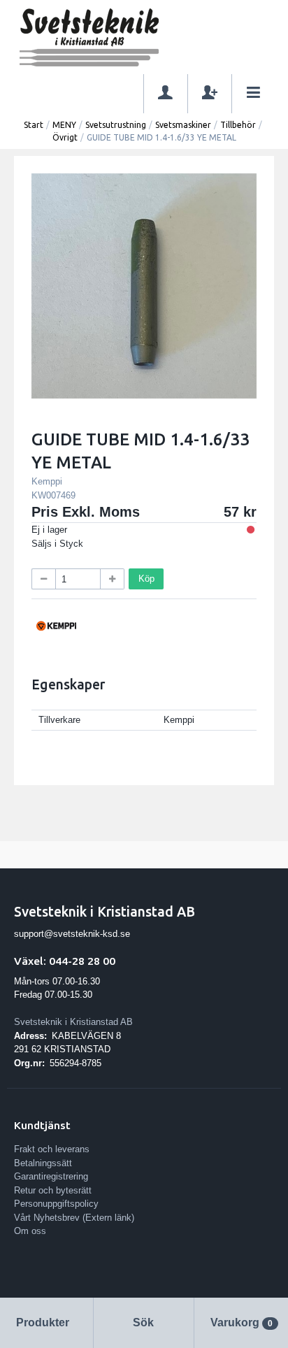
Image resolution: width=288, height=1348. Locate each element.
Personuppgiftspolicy (56, 1203)
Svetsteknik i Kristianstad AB (73, 1022)
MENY (64, 124)
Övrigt (65, 137)
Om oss (30, 1231)
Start (33, 124)
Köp (146, 578)
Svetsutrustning (115, 124)
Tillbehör (238, 124)
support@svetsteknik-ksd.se (72, 933)
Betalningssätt (43, 1163)
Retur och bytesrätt (53, 1190)
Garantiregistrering (51, 1176)
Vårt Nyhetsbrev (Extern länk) (74, 1217)
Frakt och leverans (51, 1149)
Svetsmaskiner (183, 124)
